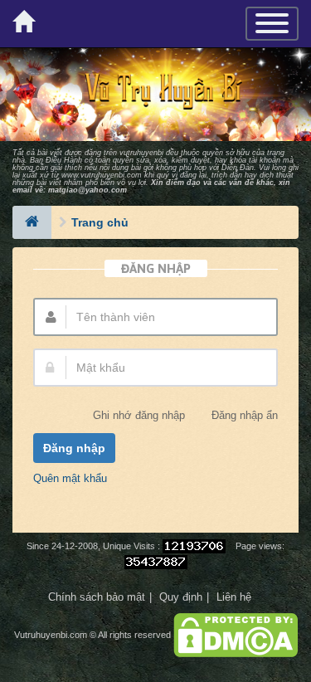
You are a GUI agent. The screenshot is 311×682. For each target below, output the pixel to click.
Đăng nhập (74, 448)
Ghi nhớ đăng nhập (139, 416)
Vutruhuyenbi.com (50, 635)
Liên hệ (233, 597)
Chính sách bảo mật (96, 597)
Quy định (180, 597)
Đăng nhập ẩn (244, 416)
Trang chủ (100, 222)
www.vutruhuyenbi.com (101, 175)
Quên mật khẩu (70, 478)
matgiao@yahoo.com (87, 190)
